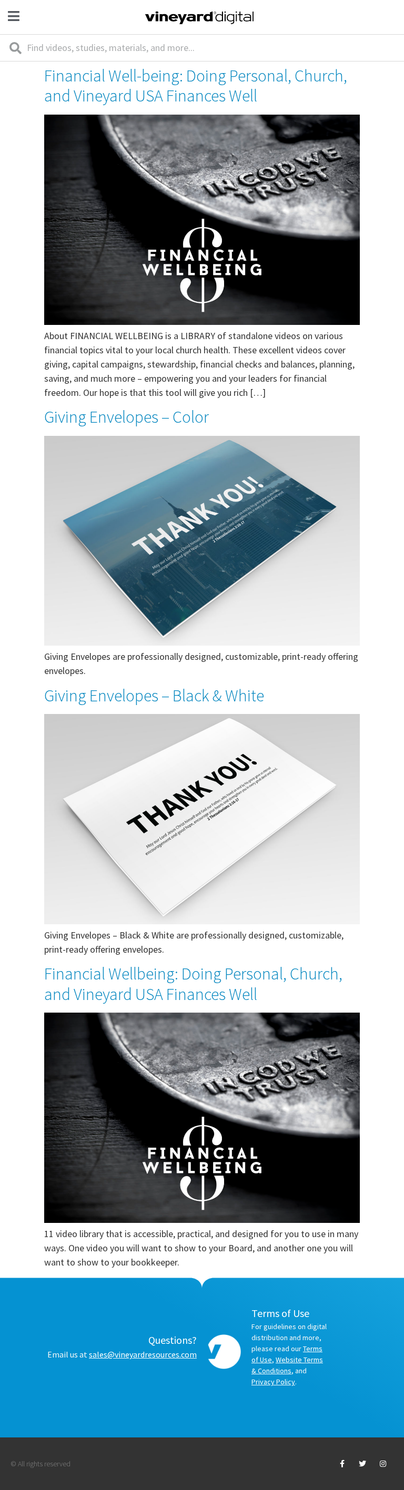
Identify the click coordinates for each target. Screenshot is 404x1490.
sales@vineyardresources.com (143, 1354)
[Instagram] (383, 1463)
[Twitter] (362, 1463)
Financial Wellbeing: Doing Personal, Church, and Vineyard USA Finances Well (193, 983)
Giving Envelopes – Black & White (154, 695)
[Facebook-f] (341, 1463)
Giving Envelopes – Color (126, 416)
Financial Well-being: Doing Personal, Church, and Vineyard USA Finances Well (195, 85)
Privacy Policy (273, 1381)
